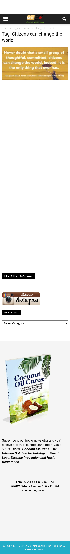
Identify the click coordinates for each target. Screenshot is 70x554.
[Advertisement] (35, 7)
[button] (64, 19)
